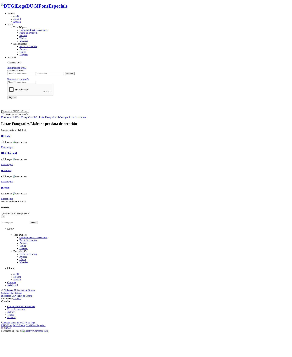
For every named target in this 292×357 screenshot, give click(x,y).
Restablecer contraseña (18, 79)
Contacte (11, 282)
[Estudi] (5, 187)
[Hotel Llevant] (9, 153)
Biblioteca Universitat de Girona (19, 290)
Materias (23, 41)
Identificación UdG (16, 67)
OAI (8, 328)
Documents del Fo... (11, 117)
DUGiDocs (6, 325)
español (17, 19)
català (16, 16)
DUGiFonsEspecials (47, 6)
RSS (3, 328)
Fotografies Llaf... (30, 117)
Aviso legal (30, 322)
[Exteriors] (6, 170)
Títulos (22, 38)
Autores (23, 35)
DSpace (17, 298)
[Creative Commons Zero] (35, 331)
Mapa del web (17, 322)
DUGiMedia (19, 325)
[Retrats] (5, 136)
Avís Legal (12, 285)
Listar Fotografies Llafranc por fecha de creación (62, 117)
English (17, 21)
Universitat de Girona (11, 293)
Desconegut (7, 147)
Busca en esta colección (16, 114)
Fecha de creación (28, 32)
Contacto (5, 322)
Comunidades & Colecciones (33, 30)
